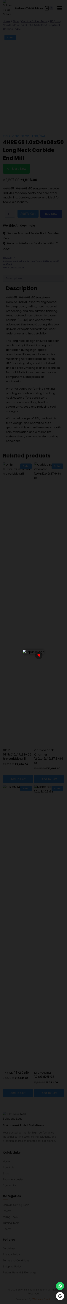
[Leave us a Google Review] (60, 1296)
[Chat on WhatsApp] (60, 1286)
